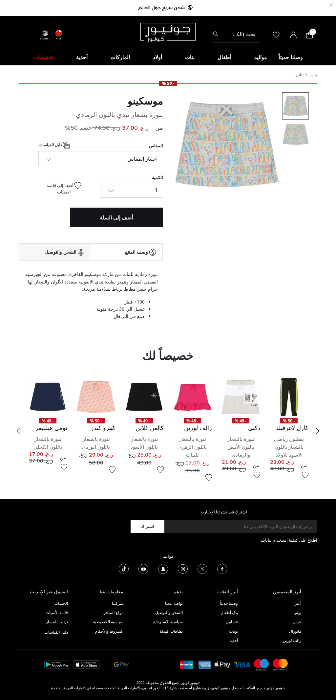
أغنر (298, 603)
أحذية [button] (82, 57)
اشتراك (147, 526)
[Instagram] (183, 568)
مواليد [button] (260, 57)
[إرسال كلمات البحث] (216, 34)
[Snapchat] (163, 568)
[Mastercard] (280, 664)
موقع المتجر (113, 612)
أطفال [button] (224, 57)
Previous (19, 431)
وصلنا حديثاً (229, 603)
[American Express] (205, 664)
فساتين (232, 621)
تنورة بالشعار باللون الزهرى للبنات (192, 447)
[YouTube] (143, 568)
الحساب (61, 603)
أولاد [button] (157, 57)
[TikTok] (124, 568)
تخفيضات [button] (43, 57)
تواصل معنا (173, 603)
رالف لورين (292, 640)
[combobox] (236, 34)
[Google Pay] (121, 664)
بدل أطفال (229, 612)
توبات (233, 631)
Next (317, 431)
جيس (297, 621)
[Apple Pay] (222, 664)
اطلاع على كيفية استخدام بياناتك (288, 540)
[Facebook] (222, 568)
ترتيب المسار (57, 621)
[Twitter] (202, 568)
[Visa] (242, 664)
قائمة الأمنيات (57, 612)
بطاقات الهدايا (171, 631)
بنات (313, 75)
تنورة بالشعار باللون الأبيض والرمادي (240, 447)
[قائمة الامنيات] (305, 475)
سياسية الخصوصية (108, 621)
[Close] (331, 4)
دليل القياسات (51, 145)
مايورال (295, 631)
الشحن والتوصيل (169, 612)
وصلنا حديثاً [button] (291, 57)
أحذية (234, 640)
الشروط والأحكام (109, 631)
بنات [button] (190, 57)
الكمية (157, 177)
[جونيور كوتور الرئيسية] (168, 31)
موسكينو (145, 101)
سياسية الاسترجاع (168, 621)
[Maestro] (261, 664)
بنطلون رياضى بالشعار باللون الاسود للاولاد (289, 447)
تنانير (299, 75)
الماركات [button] (120, 57)
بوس (297, 612)
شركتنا (117, 603)
